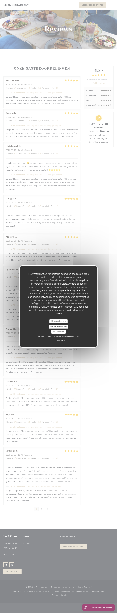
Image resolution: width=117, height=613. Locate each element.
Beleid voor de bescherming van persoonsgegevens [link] (59, 337)
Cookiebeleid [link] (59, 340)
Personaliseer (58, 331)
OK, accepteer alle (58, 321)
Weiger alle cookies (58, 326)
